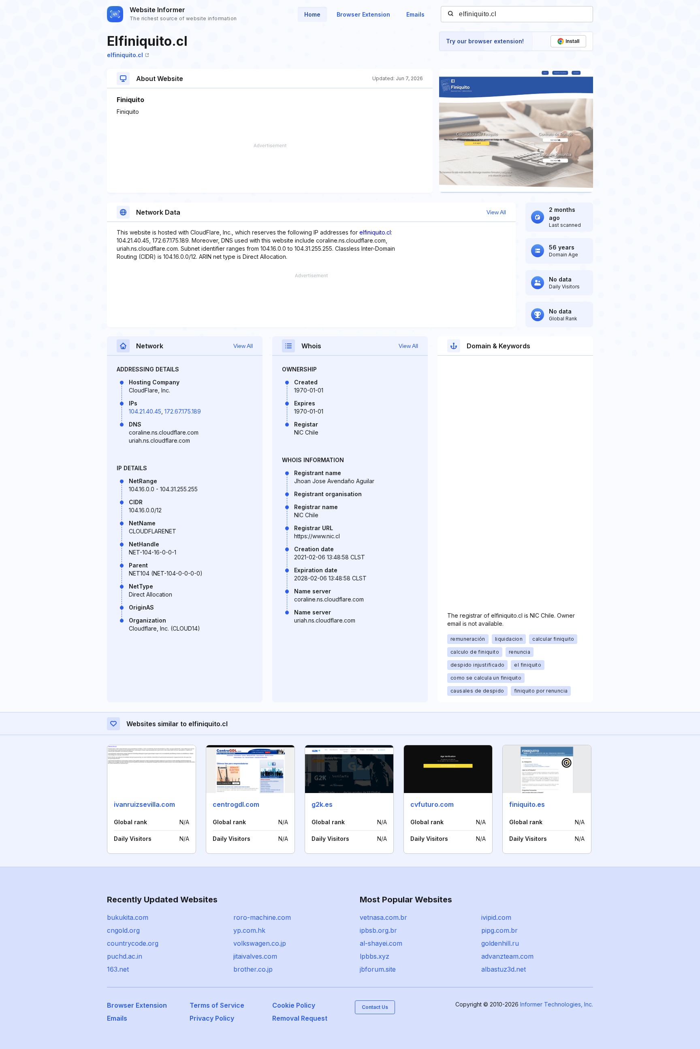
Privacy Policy (212, 1018)
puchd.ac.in (124, 956)
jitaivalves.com (255, 956)
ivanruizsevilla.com (144, 804)
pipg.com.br (499, 930)
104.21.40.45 (145, 411)
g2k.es (322, 804)
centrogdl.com (236, 804)
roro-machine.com (262, 917)
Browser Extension (363, 14)
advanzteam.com (507, 956)
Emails (415, 14)
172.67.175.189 (182, 411)
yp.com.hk (249, 930)
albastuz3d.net (503, 969)
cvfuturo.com (432, 804)
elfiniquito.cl (125, 54)
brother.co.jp (253, 969)
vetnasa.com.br (383, 917)
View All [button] (496, 212)
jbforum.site (378, 969)
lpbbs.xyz (374, 956)
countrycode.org (132, 943)
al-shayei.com (381, 943)
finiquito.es (527, 804)
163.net (118, 969)
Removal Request (299, 1018)
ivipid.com (496, 917)
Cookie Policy (293, 1005)
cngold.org (123, 930)
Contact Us (375, 1007)
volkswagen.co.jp (259, 943)
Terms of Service (217, 1005)
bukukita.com (127, 917)
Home (312, 14)
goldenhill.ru (500, 943)
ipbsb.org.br (378, 930)
